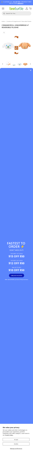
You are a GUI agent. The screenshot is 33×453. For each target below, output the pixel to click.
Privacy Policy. (9, 435)
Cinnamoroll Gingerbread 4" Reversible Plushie (18, 21)
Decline (16, 444)
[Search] (4, 13)
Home (3, 21)
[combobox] (16, 13)
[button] (3, 8)
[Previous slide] (2, 64)
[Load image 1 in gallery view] (8, 64)
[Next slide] (30, 64)
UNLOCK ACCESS (16, 275)
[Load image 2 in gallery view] (14, 64)
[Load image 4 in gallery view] (25, 64)
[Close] (31, 70)
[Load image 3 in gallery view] (19, 64)
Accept (16, 439)
